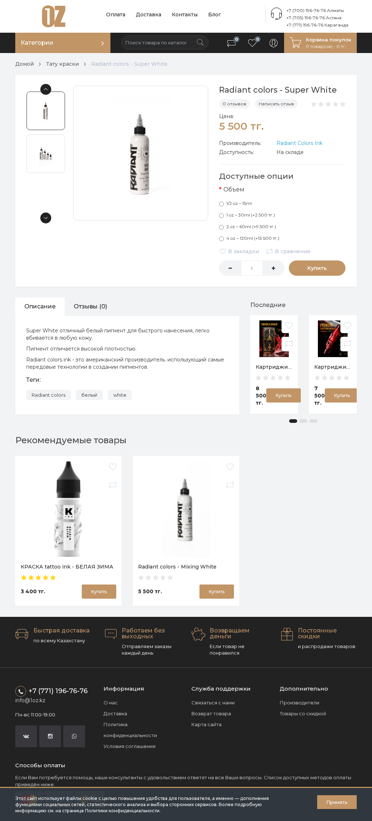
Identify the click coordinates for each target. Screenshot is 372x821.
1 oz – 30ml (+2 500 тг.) (250, 215)
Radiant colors (48, 395)
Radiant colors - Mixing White (177, 566)
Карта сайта (206, 724)
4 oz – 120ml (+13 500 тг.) (252, 238)
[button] (293, 421)
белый (89, 395)
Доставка (148, 14)
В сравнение (293, 251)
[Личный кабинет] (273, 43)
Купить (317, 268)
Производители (299, 702)
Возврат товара (211, 713)
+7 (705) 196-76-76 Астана (313, 17)
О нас (111, 702)
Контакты (185, 14)
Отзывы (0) (90, 306)
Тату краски (62, 64)
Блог (214, 14)
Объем (233, 189)
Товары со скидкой (303, 713)
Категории (37, 42)
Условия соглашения (129, 746)
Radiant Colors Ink (299, 143)
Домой (24, 64)
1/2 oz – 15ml (239, 203)
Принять (337, 802)
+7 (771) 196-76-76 (58, 691)
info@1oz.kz (30, 700)
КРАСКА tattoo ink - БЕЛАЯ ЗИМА (67, 566)
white (119, 395)
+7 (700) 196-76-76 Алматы (315, 10)
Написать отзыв (276, 103)
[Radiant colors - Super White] (140, 153)
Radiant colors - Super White (129, 64)
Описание (40, 306)
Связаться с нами (213, 702)
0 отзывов (234, 103)
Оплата (115, 14)
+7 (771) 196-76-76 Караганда (317, 25)
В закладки (243, 251)
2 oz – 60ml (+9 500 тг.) (251, 226)
